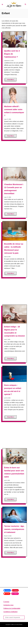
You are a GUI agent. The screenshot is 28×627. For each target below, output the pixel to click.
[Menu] (2, 4)
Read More (11, 80)
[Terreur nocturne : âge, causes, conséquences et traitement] (14, 515)
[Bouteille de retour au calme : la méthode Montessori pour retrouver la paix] (14, 231)
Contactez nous (8, 605)
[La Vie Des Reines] (14, 4)
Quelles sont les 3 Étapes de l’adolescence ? (12, 54)
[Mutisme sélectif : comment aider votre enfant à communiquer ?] (14, 95)
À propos (6, 601)
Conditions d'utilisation (10, 611)
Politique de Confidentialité (11, 608)
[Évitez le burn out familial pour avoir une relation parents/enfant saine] (14, 456)
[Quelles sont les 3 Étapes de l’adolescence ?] (14, 39)
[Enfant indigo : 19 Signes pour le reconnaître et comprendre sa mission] (14, 314)
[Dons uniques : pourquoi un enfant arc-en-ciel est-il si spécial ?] (14, 374)
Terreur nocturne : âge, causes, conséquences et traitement (14, 529)
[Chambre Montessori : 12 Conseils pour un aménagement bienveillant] (14, 174)
